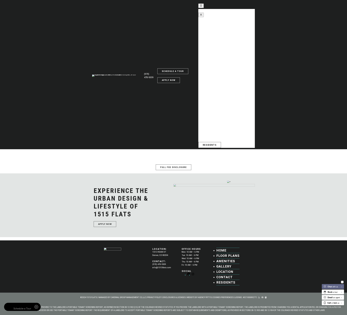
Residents (209, 145)
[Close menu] (201, 15)
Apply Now (168, 80)
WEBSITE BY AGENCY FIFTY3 (199, 297)
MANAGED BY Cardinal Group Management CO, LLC (122, 297)
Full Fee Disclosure (173, 167)
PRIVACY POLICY (154, 297)
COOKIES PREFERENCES (223, 297)
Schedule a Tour (173, 71)
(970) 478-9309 (208, 135)
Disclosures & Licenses (174, 297)
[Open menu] (201, 6)
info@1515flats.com (213, 137)
